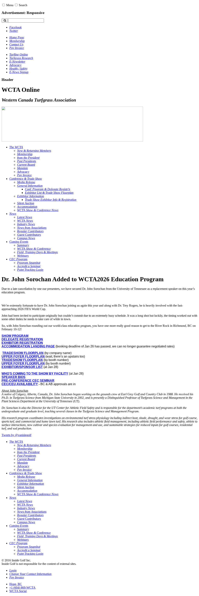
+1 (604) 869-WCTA (22, 587)
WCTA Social (18, 591)
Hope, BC (15, 584)
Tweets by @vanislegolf (16, 435)
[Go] (5, 20)
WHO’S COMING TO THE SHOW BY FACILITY (35, 373)
